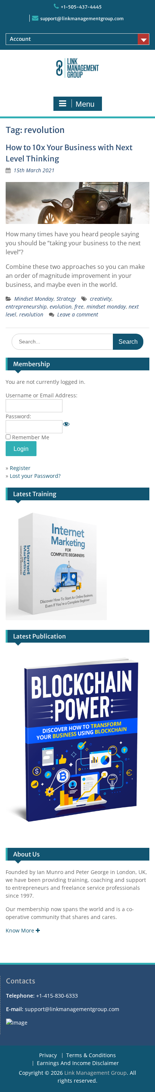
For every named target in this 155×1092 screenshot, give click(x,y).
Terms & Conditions (91, 1055)
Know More (21, 930)
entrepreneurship (26, 306)
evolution (60, 306)
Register (20, 467)
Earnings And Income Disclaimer (78, 1063)
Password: (18, 416)
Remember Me (30, 437)
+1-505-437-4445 (81, 7)
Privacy (48, 1055)
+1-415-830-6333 (57, 995)
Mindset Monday (33, 298)
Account (20, 39)
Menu (85, 104)
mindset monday (106, 306)
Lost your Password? (35, 475)
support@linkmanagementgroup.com (82, 18)
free (79, 306)
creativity (100, 298)
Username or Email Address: (42, 395)
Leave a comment (77, 314)
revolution (31, 314)
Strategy (66, 298)
